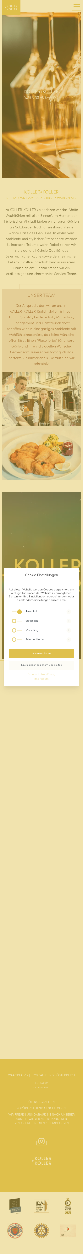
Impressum (41, 679)
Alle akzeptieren (41, 653)
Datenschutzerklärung (41, 674)
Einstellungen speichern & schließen (41, 665)
